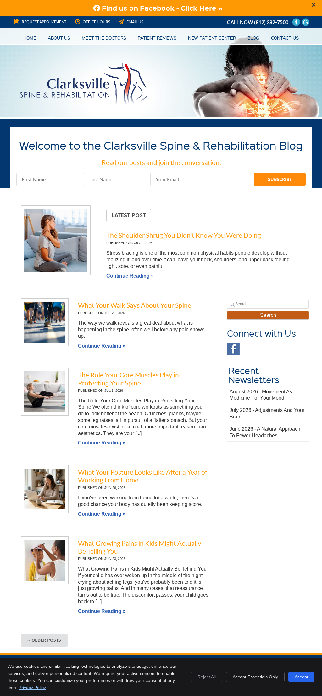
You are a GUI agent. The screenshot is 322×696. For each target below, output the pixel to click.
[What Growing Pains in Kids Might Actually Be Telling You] (45, 560)
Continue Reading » (130, 276)
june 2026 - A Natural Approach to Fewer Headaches (265, 432)
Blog (253, 37)
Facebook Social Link (233, 349)
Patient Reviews (157, 37)
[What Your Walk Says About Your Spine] (45, 322)
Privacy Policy (32, 687)
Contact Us (285, 37)
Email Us (134, 22)
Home (29, 37)
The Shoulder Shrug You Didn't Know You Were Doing (183, 235)
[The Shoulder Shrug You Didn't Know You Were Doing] (56, 241)
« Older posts (44, 640)
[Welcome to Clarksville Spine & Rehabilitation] (83, 102)
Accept (301, 676)
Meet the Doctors (104, 37)
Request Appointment (44, 22)
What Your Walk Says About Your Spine (134, 305)
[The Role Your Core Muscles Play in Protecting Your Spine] (45, 392)
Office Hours (96, 22)
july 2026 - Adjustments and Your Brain (267, 413)
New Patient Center (212, 37)
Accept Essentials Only (255, 676)
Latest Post (128, 215)
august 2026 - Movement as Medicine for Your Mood (261, 395)
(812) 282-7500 (271, 22)
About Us (59, 37)
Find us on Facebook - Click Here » (161, 8)
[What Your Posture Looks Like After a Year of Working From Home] (45, 489)
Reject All (206, 676)
